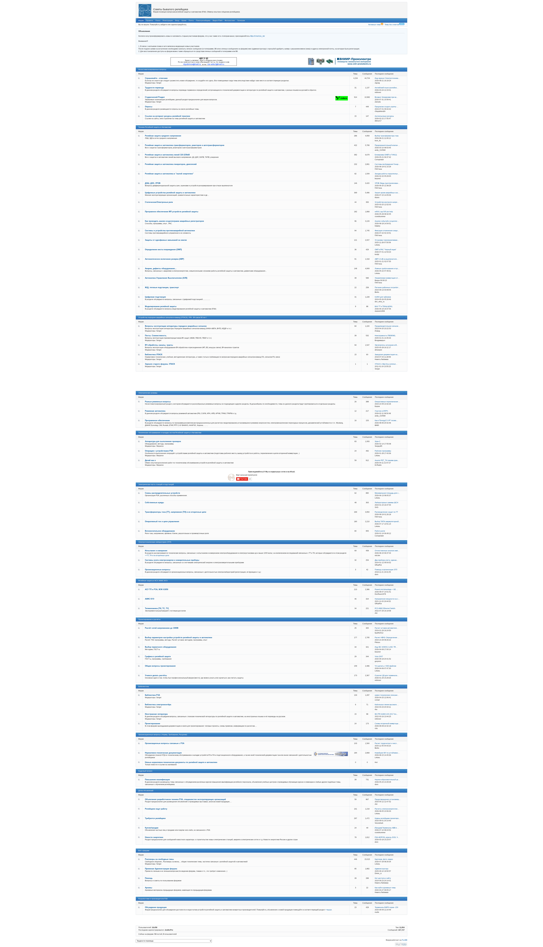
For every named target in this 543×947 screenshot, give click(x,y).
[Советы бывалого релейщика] (144, 10)
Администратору (381, 869)
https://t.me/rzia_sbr (257, 36)
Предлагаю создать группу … (386, 107)
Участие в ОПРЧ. (381, 411)
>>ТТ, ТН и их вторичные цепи (157, 555)
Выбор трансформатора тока (386, 136)
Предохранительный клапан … (387, 145)
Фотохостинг (230, 21)
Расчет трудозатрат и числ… (386, 743)
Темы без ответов (392, 25)
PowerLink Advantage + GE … (386, 589)
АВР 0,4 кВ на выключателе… (386, 259)
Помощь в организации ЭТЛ (386, 570)
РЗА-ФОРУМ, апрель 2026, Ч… (387, 837)
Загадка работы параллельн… (387, 174)
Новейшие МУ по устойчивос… (387, 753)
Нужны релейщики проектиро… (387, 818)
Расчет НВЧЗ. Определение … (387, 638)
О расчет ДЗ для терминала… (387, 675)
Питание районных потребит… (387, 288)
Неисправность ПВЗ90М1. (385, 336)
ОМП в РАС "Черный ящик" (385, 250)
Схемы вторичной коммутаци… (387, 724)
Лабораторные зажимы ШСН (386, 503)
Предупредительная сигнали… (387, 326)
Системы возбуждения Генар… (387, 164)
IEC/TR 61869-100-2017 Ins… (386, 714)
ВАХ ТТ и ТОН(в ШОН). (384, 306)
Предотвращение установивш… (388, 799)
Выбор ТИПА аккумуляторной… (387, 522)
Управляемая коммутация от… (387, 278)
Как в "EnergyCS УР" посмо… (386, 421)
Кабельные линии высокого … (387, 705)
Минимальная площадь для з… (387, 493)
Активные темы (374, 25)
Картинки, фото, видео (384, 859)
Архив (183, 21)
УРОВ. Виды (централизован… (387, 183)
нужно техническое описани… (387, 695)
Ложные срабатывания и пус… (387, 269)
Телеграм (241, 21)
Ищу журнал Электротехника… (387, 78)
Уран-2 (377, 441)
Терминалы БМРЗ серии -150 (386, 907)
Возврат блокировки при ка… (386, 97)
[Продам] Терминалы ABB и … (387, 828)
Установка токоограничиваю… (387, 240)
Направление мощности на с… (387, 599)
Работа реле (380, 531)
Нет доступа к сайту (383, 878)
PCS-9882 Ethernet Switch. (385, 608)
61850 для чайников (383, 297)
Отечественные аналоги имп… (387, 551)
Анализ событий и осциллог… (387, 221)
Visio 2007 (379, 657)
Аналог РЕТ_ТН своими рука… (387, 460)
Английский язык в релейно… (386, 88)
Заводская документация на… (387, 355)
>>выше (328, 910)
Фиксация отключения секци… (387, 231)
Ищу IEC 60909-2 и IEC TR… (386, 647)
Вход (177, 21)
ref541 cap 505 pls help (384, 212)
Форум (141, 21)
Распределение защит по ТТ (386, 512)
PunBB (404, 940)
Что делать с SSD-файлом (385, 666)
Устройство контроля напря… (387, 202)
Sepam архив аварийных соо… (387, 193)
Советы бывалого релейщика (170, 9)
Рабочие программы (383, 451)
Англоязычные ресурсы (384, 116)
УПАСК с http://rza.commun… (386, 364)
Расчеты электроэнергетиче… (387, 809)
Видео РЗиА (217, 21)
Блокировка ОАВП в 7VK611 (386, 155)
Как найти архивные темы (385, 888)
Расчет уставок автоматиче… (386, 628)
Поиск (157, 21)
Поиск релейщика (203, 21)
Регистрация (168, 21)
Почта (191, 21)
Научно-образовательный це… (387, 780)
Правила (149, 21)
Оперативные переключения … (387, 402)
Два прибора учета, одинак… (386, 560)
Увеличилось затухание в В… (386, 345)
